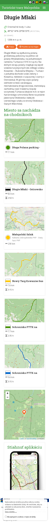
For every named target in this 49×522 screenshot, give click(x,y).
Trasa (11, 46)
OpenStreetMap (31, 438)
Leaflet (21, 438)
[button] (24, 412)
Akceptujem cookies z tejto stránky (21, 517)
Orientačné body (15, 26)
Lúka (28, 26)
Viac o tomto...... (11, 511)
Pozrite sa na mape (29, 46)
